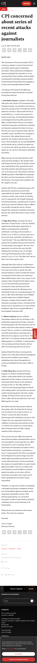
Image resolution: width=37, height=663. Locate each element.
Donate (31, 589)
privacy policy (11, 649)
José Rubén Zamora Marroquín (11, 558)
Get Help (26, 3)
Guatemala (12, 549)
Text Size (7, 568)
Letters (4, 9)
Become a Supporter (16, 589)
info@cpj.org (4, 636)
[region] (18, 650)
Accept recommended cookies (18, 659)
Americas (4, 549)
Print (5, 562)
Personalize (18, 654)
